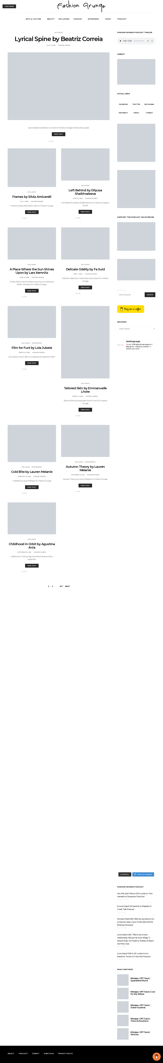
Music (108, 19)
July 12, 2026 (51, 45)
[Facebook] (145, 19)
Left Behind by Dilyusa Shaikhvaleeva (85, 192)
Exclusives (64, 19)
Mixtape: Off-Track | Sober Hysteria (140, 1006)
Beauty (51, 19)
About (11, 1053)
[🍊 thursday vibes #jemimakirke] (126, 458)
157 (61, 586)
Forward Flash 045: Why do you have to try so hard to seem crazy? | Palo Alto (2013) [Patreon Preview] (135, 922)
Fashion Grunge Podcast (130, 887)
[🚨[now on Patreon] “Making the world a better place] (146, 658)
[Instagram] (151, 19)
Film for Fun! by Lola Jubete (32, 348)
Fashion (78, 19)
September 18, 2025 (24, 552)
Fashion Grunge (64, 45)
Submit (35, 1053)
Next (67, 586)
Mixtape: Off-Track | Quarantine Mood (140, 979)
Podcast (121, 19)
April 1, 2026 (77, 274)
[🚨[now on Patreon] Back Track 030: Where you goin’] (146, 527)
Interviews (93, 19)
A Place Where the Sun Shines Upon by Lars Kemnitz (32, 271)
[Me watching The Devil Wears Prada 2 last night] (146, 459)
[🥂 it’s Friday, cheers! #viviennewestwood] (126, 357)
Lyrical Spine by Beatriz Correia (59, 39)
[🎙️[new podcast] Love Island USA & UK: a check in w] (146, 798)
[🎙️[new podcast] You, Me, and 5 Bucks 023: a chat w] (146, 403)
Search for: (121, 290)
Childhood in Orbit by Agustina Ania (32, 545)
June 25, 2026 (24, 277)
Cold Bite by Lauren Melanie (31, 472)
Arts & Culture (33, 19)
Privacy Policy (65, 1053)
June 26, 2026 (78, 198)
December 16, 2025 (78, 475)
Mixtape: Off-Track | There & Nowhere (140, 1020)
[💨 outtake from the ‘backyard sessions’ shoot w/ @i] (126, 472)
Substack (49, 1053)
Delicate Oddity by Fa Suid (85, 269)
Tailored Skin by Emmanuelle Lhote (85, 389)
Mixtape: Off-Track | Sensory (140, 1033)
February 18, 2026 (24, 476)
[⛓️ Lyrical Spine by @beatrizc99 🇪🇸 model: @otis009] (126, 747)
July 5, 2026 (24, 201)
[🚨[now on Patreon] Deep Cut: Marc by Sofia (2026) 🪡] (126, 653)
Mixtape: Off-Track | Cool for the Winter (143, 993)
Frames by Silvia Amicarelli (31, 197)
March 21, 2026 (77, 396)
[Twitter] (148, 19)
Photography (37, 343)
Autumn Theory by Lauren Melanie (85, 468)
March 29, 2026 (24, 352)
